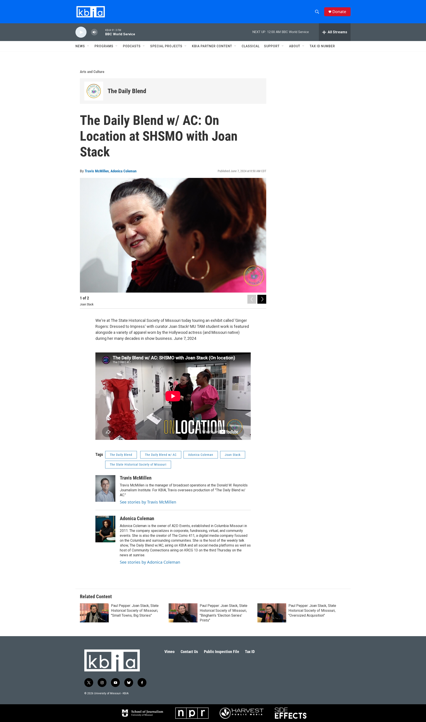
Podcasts (132, 46)
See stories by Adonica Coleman (150, 562)
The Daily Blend (127, 91)
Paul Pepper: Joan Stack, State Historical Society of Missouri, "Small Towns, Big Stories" (135, 611)
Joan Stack (233, 454)
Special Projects (166, 46)
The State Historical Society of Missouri (138, 464)
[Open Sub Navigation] (88, 46)
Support (272, 46)
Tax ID (250, 651)
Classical (251, 46)
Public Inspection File (221, 651)
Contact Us (189, 651)
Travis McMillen (97, 171)
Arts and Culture (92, 71)
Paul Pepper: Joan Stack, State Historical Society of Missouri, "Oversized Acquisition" (312, 611)
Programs (104, 46)
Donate (339, 11)
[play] (81, 32)
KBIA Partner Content (212, 46)
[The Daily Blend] (93, 91)
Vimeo (169, 651)
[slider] (101, 32)
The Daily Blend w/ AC (161, 454)
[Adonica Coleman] (105, 529)
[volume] (94, 32)
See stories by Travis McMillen (148, 502)
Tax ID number (322, 46)
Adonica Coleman (123, 171)
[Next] (261, 299)
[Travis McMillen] (105, 488)
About (294, 46)
